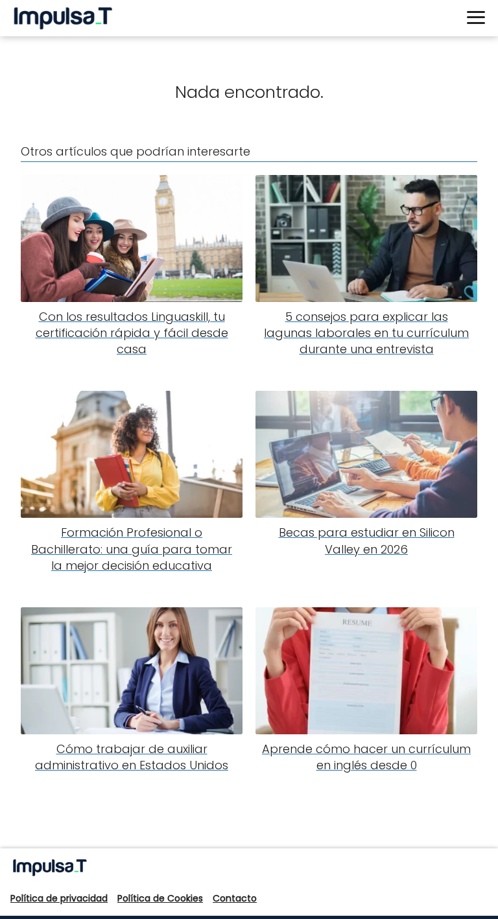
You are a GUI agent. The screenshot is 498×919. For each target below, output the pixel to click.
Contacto (235, 898)
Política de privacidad (59, 898)
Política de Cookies (160, 898)
